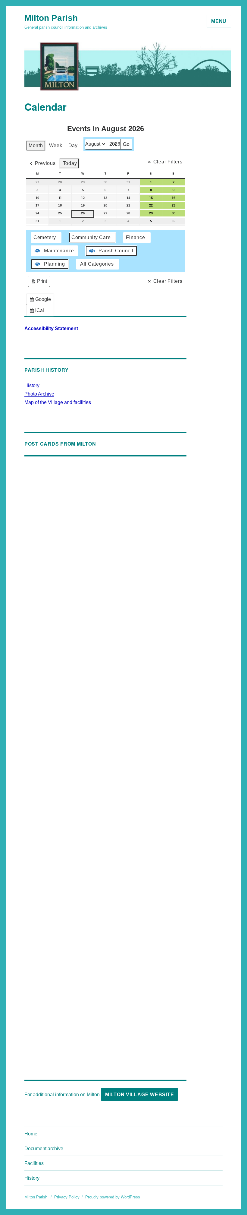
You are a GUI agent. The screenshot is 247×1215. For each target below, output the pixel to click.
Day (73, 145)
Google (41, 301)
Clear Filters (168, 161)
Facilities (34, 1163)
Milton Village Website (139, 1094)
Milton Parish (51, 18)
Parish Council (115, 250)
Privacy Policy (67, 1197)
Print (39, 283)
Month (36, 145)
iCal (38, 312)
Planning (54, 264)
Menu (219, 21)
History (31, 385)
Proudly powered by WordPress (112, 1197)
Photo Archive (39, 393)
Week (55, 145)
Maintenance (59, 250)
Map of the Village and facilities (57, 402)
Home (30, 1133)
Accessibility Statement (51, 328)
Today (70, 163)
